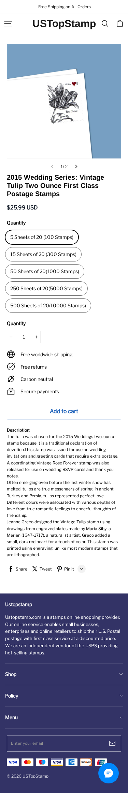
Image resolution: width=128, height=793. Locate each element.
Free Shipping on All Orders (64, 6)
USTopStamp (64, 23)
